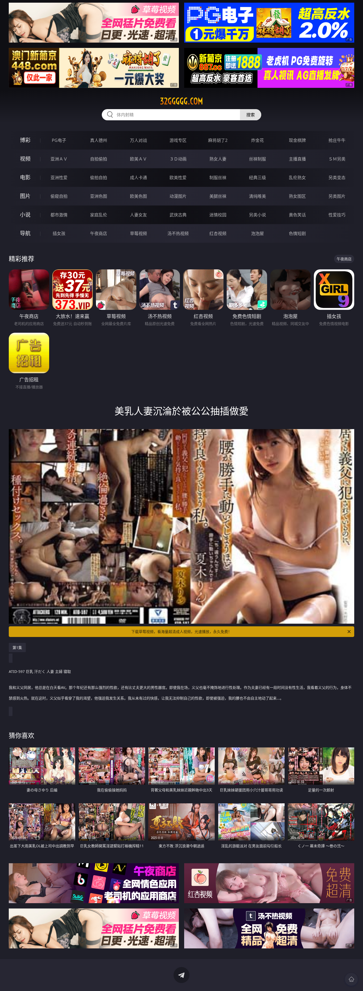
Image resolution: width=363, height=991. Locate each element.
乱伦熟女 (297, 177)
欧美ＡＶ (138, 159)
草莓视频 (138, 233)
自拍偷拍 (98, 159)
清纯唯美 (257, 196)
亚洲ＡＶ (58, 159)
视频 (25, 158)
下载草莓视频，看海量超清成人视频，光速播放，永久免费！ (181, 631)
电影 (25, 177)
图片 (25, 196)
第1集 (17, 647)
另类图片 (336, 196)
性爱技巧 (336, 215)
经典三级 (257, 177)
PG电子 (59, 140)
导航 (25, 233)
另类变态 (336, 177)
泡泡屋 (257, 233)
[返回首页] (351, 979)
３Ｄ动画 (178, 159)
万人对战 (138, 140)
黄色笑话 (297, 215)
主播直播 (297, 159)
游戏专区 (178, 140)
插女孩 (59, 233)
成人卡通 (138, 177)
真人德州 (98, 140)
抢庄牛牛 (336, 140)
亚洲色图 (98, 196)
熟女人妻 (217, 159)
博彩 (25, 140)
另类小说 (257, 215)
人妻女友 (138, 215)
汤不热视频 (178, 233)
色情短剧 (297, 233)
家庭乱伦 (98, 215)
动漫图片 (178, 196)
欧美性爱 (178, 177)
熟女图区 (297, 196)
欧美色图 (138, 196)
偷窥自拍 (58, 196)
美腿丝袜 (217, 196)
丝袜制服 (257, 159)
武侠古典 (178, 215)
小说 (25, 214)
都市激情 (58, 215)
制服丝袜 (217, 177)
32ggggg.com (181, 101)
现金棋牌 (297, 140)
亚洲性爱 (58, 177)
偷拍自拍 (98, 177)
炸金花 (257, 140)
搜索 (250, 115)
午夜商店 (98, 233)
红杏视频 (217, 233)
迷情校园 (217, 215)
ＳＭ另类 (336, 159)
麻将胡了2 (217, 140)
